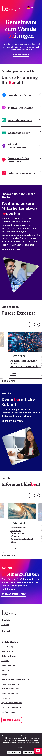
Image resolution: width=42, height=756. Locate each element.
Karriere (5, 625)
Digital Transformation (11, 703)
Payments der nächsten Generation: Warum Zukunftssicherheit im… (21, 534)
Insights (5, 675)
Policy (20, 747)
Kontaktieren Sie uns (13, 594)
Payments (5, 698)
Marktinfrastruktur (10, 688)
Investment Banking (10, 684)
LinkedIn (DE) (7, 647)
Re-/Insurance (8, 712)
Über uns (5, 661)
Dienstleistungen (9, 665)
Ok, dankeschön (14, 752)
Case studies (7, 670)
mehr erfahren (21, 54)
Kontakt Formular (9, 636)
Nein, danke (28, 752)
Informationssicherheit (11, 707)
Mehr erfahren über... (12, 421)
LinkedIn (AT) (7, 651)
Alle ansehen (8, 381)
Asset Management (10, 693)
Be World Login (11, 720)
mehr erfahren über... (12, 250)
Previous (27, 324)
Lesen (13, 373)
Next (37, 324)
